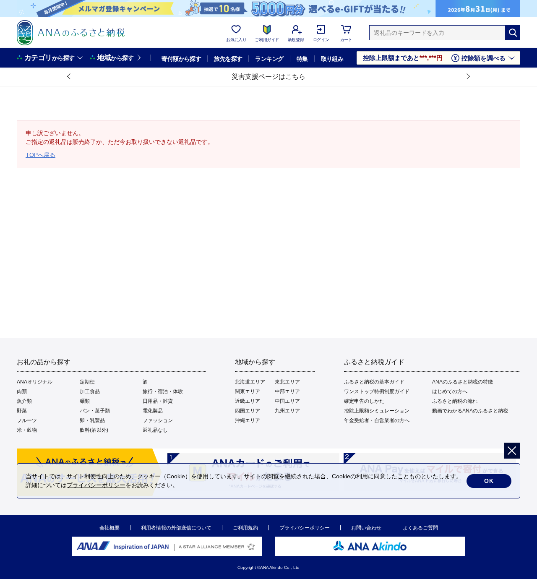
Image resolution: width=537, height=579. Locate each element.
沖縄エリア (247, 420)
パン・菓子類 (95, 411)
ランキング (269, 58)
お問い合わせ (366, 528)
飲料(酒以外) (94, 430)
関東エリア (247, 391)
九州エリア (287, 411)
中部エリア (287, 391)
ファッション (158, 420)
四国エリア (247, 411)
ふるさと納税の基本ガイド (374, 382)
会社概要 (109, 528)
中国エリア (287, 401)
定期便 (87, 382)
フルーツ (27, 420)
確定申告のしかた (364, 401)
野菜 (22, 411)
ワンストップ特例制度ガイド (376, 391)
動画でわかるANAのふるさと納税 (470, 411)
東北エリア (287, 382)
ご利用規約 (245, 528)
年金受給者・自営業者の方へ (376, 420)
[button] (69, 76)
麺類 (85, 401)
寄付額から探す (181, 58)
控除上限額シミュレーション (376, 411)
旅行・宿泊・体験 (163, 391)
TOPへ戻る (40, 154)
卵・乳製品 (92, 420)
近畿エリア (247, 401)
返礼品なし (155, 430)
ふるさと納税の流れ (454, 401)
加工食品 (90, 391)
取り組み (332, 58)
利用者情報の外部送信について (176, 528)
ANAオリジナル (34, 382)
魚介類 (24, 401)
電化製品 (153, 411)
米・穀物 (27, 430)
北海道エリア (250, 382)
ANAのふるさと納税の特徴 (462, 382)
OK (489, 480)
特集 (302, 58)
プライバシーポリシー (304, 528)
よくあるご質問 (420, 528)
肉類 (22, 391)
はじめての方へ (449, 391)
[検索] (512, 32)
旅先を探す (228, 58)
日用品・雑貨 (158, 401)
